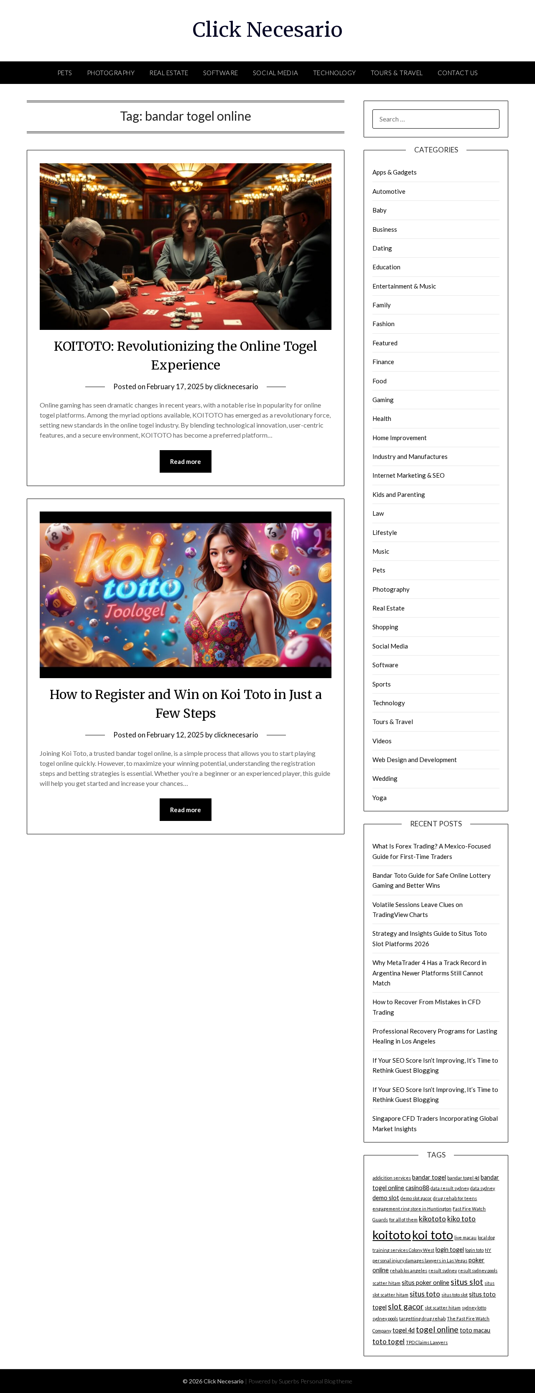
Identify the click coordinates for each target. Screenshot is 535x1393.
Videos (382, 741)
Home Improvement (399, 437)
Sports (381, 684)
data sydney (482, 1188)
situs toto (425, 1293)
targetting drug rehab (422, 1318)
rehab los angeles (408, 1270)
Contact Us (458, 72)
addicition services (391, 1177)
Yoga (379, 797)
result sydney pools (477, 1270)
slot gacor (405, 1306)
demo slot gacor (416, 1198)
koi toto (432, 1235)
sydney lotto (474, 1307)
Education (386, 267)
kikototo (432, 1218)
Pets (64, 72)
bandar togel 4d (463, 1177)
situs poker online (425, 1282)
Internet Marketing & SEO (408, 475)
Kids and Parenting (398, 494)
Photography (111, 72)
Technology (334, 72)
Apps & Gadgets (394, 172)
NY (488, 1250)
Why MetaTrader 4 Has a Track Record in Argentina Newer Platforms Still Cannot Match (429, 973)
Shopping (385, 627)
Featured (384, 343)
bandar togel (429, 1177)
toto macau (475, 1330)
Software (220, 72)
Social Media (275, 72)
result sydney (442, 1270)
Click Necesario (268, 29)
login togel (450, 1249)
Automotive (388, 191)
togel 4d (403, 1330)
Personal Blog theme (326, 1381)
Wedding (384, 778)
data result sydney (450, 1188)
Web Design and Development (414, 759)
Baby (379, 210)
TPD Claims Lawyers (427, 1342)
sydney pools (385, 1318)
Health (381, 418)
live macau (465, 1237)
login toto (474, 1250)
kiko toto (461, 1218)
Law (378, 513)
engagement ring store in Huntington (411, 1208)
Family (381, 305)
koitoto (391, 1234)
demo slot (385, 1197)
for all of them (403, 1219)
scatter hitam (386, 1283)
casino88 (417, 1187)
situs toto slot (454, 1294)
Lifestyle (384, 532)
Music (380, 551)
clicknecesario (236, 386)
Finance (383, 361)
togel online (437, 1329)
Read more (185, 461)
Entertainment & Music (404, 286)
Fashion (383, 323)
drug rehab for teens (455, 1198)
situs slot (467, 1282)
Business (384, 229)
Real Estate (169, 72)
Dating (382, 248)
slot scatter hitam (443, 1307)
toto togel (388, 1341)
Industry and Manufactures (410, 456)
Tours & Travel (397, 72)
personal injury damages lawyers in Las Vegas (419, 1260)
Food (379, 381)
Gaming (383, 399)
